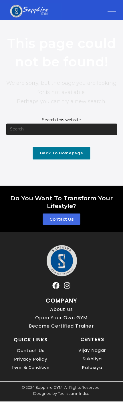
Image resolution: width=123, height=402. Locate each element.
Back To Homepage (61, 153)
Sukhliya (92, 359)
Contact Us (31, 350)
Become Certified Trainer (61, 326)
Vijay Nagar (92, 350)
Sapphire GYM (48, 387)
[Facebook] (55, 285)
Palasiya (92, 367)
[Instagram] (67, 285)
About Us (61, 309)
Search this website (61, 119)
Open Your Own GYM (61, 317)
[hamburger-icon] (111, 11)
